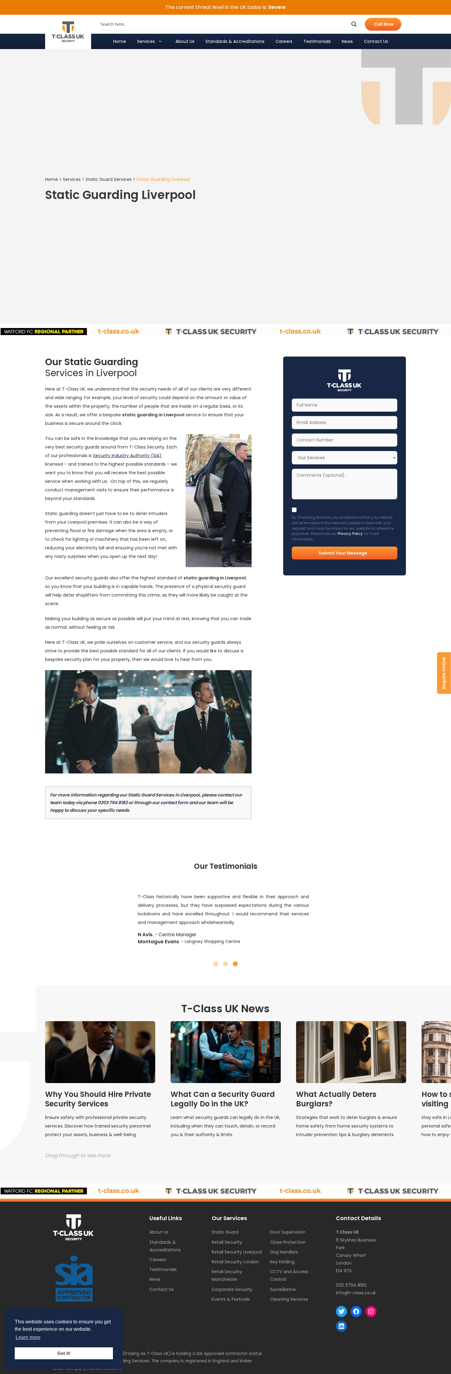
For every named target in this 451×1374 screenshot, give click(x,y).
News (347, 41)
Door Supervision (288, 1232)
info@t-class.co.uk (356, 1293)
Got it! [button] (64, 1353)
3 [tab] (235, 963)
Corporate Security (232, 1289)
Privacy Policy (350, 534)
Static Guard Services (109, 179)
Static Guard (225, 1232)
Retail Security (227, 1242)
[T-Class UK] (68, 32)
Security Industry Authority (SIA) (127, 455)
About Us (185, 41)
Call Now (384, 24)
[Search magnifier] (354, 24)
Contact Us (376, 41)
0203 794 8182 (113, 803)
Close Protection (288, 1242)
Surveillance (283, 1289)
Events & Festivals (231, 1299)
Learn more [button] (28, 1337)
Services (146, 41)
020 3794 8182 (351, 1285)
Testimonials (317, 41)
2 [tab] (225, 963)
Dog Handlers (284, 1252)
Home (119, 41)
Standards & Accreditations (235, 41)
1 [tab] (215, 963)
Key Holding (282, 1262)
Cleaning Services (289, 1299)
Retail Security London (235, 1262)
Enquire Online (444, 673)
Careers (284, 41)
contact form (174, 803)
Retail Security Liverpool (237, 1252)
